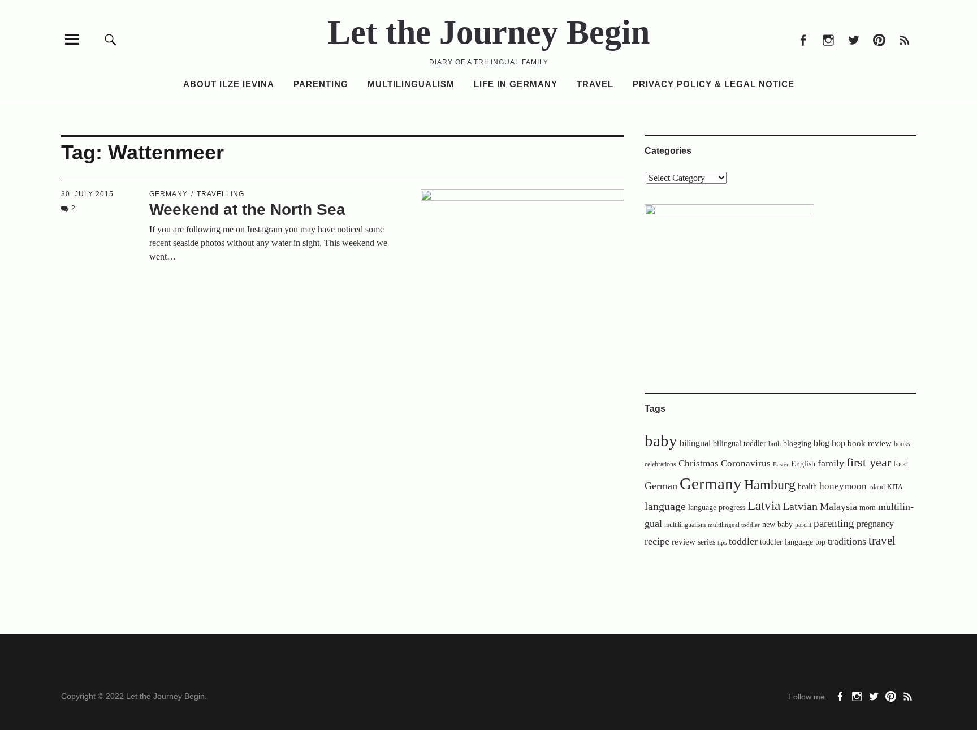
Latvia (763, 506)
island (877, 487)
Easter (781, 464)
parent (803, 525)
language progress (716, 507)
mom (867, 507)
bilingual (695, 443)
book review (870, 443)
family (831, 463)
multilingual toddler (734, 525)
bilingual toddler (739, 443)
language (665, 506)
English (803, 464)
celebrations (660, 464)
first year (868, 462)
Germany (168, 194)
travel (882, 540)
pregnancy (875, 524)
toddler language (786, 541)
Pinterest (879, 39)
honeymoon (843, 486)
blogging (797, 443)
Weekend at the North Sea (247, 209)
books (902, 444)
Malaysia (838, 506)
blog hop (829, 443)
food (900, 464)
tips (722, 542)
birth (774, 444)
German (661, 485)
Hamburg (770, 484)
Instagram (828, 39)
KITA (895, 487)
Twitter (853, 39)
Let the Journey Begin (489, 32)
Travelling (220, 194)
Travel (595, 84)
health (807, 486)
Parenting (320, 84)
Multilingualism (411, 84)
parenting (834, 523)
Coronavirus (746, 463)
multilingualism (685, 525)
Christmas (698, 463)
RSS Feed (904, 39)
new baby (777, 524)
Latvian (800, 506)
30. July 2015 (87, 194)
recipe (657, 541)
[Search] (110, 39)
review (683, 541)
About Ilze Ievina (228, 84)
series (706, 542)
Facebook (802, 39)
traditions (847, 541)
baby (661, 441)
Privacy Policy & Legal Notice (713, 84)
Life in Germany (515, 84)
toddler (743, 541)
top (820, 542)
